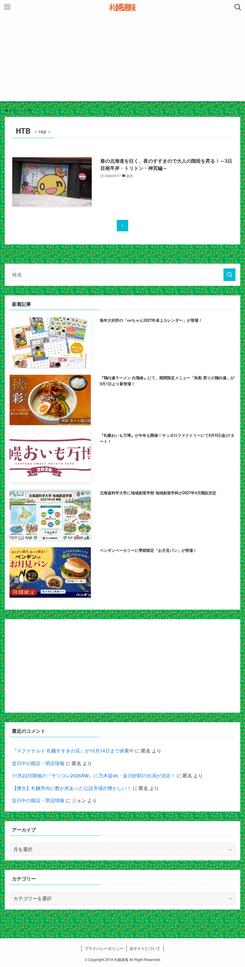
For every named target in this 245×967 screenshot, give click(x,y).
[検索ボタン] (238, 7)
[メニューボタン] (7, 7)
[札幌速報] (122, 7)
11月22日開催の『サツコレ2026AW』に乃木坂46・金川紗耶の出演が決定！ (93, 775)
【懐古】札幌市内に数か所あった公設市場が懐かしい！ (71, 788)
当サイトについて (144, 948)
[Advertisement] (122, 59)
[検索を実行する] (229, 274)
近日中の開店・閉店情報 (38, 763)
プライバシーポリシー (104, 948)
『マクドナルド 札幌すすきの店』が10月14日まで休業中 (73, 750)
